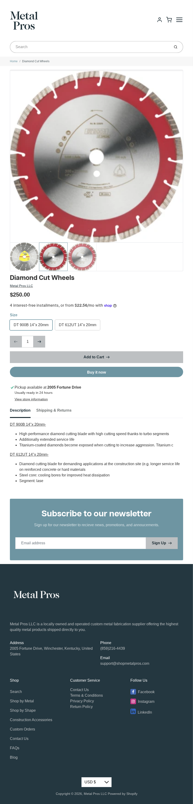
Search (16, 692)
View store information (31, 399)
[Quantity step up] (39, 342)
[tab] (23, 412)
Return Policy (81, 707)
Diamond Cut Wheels (35, 61)
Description (20, 410)
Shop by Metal (22, 701)
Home (14, 61)
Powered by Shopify (122, 794)
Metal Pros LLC (21, 286)
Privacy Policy (82, 701)
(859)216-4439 (112, 648)
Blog (14, 757)
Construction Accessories (31, 720)
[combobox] (89, 47)
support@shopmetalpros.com (124, 663)
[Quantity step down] (16, 342)
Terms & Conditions (86, 695)
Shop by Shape (23, 710)
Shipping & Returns (54, 410)
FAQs (14, 748)
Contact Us (19, 739)
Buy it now (96, 372)
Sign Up (159, 543)
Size (13, 315)
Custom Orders (22, 729)
